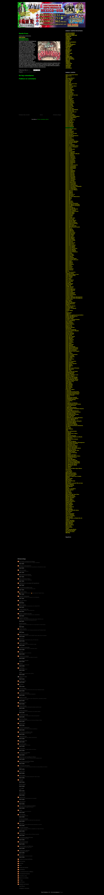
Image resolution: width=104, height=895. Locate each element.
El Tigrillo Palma (23, 591)
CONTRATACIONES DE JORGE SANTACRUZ (28, 737)
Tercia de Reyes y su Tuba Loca (26, 846)
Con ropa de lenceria (23, 660)
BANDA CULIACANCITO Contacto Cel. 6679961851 (29, 597)
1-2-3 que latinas (22, 688)
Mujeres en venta (23, 697)
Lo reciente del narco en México (26, 871)
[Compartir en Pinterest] (39, 70)
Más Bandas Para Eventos (24, 762)
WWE (20, 789)
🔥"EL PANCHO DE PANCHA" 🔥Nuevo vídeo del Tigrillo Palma (31, 593)
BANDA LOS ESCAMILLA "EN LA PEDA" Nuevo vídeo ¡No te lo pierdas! (33, 635)
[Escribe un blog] (35, 70)
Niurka (20, 810)
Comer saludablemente (23, 815)
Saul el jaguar (22, 775)
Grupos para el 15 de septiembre (25, 575)
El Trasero (21, 684)
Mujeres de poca (22, 628)
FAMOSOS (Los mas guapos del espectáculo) (29, 583)
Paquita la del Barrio (23, 617)
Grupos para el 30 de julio (24, 664)
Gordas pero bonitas (23, 867)
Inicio (41, 114)
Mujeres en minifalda (23, 877)
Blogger (61, 892)
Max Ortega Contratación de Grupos (27, 561)
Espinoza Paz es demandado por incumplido (27, 798)
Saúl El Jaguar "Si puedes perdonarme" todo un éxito (29, 776)
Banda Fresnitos (22, 623)
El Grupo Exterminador (23, 842)
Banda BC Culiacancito (24, 596)
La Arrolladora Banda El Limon (26, 837)
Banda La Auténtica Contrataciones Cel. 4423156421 (29, 614)
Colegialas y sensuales (24, 888)
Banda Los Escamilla (23, 634)
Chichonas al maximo (24, 656)
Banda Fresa (26, 71)
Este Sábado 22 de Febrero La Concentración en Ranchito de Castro (32, 566)
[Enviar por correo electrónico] (34, 70)
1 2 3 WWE (21, 788)
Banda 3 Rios (22, 771)
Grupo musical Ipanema (23, 571)
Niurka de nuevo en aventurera (25, 811)
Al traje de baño (22, 681)
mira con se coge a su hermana (25, 652)
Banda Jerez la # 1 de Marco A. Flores (27, 757)
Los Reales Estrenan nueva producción (26, 610)
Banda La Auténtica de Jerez (25, 613)
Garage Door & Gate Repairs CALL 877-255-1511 (28, 639)
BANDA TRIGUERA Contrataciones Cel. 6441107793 (29, 606)
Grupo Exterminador (23, 841)
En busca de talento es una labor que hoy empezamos (29, 820)
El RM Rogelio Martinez (24, 850)
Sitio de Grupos (22, 570)
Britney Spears (22, 784)
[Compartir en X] (36, 70)
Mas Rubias (21, 668)
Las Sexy (21, 651)
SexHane (21, 601)
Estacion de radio (23, 676)
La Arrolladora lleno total (24, 838)
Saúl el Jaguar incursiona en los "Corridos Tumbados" (29, 562)
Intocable (21, 779)
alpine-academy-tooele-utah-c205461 (26, 673)
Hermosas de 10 (22, 702)
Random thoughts (23, 740)
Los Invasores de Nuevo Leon (25, 587)
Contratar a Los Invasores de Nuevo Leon (27, 588)
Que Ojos (21, 863)
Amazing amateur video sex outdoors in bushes (28, 657)
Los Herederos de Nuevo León (25, 732)
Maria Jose (21, 823)
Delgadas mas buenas (24, 884)
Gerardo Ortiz (22, 833)
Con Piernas (22, 882)
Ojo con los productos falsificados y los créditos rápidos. (30, 711)
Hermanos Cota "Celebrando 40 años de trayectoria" (29, 715)
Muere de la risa (22, 794)
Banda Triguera (22, 604)
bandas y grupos (32, 71)
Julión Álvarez (22, 801)
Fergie (20, 672)
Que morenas (22, 861)
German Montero (23, 706)
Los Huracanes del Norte (24, 752)
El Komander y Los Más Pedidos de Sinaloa (27, 749)
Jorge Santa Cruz (23, 736)
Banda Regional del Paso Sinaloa (26, 761)
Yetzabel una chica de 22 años (25, 859)
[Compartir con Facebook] (38, 70)
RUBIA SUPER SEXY (23, 669)
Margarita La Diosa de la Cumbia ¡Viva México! (28, 728)
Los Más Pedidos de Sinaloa (24, 745)
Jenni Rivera (22, 886)
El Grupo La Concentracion (25, 565)
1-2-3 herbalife (22, 814)
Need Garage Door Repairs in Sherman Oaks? (28, 648)
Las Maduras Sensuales (24, 647)
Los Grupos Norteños (23, 753)
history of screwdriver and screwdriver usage (27, 644)
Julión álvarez (22, 802)
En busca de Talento (23, 818)
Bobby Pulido (22, 723)
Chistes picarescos (23, 710)
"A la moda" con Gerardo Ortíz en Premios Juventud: (29, 834)
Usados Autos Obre (23, 643)
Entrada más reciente (24, 114)
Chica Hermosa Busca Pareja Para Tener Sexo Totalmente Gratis (31, 689)
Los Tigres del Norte (23, 827)
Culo (20, 685)
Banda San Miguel (23, 719)
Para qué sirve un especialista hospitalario (27, 694)
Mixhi (20, 865)
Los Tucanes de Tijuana (24, 765)
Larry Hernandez (22, 743)
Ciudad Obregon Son (23, 609)
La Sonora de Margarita (24, 727)
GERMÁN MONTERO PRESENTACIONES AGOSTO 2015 (30, 707)
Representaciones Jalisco (24, 578)
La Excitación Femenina (24, 873)
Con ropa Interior (23, 600)
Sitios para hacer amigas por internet (27, 805)
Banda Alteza (21, 584)
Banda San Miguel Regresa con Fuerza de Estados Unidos (30, 720)
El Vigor (21, 880)
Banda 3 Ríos (21, 772)
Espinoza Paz (22, 797)
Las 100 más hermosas (24, 692)
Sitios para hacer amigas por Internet (26, 807)
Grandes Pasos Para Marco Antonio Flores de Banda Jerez (30, 758)
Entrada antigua (57, 114)
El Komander (22, 748)
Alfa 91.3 (21, 677)
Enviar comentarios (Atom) (42, 119)
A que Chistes (22, 792)
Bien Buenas (22, 869)
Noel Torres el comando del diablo (25, 856)
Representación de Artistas (25, 574)
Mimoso (21, 663)
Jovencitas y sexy (23, 875)
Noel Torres (21, 854)
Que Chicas (21, 638)
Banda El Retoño (70, 127)
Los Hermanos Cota (23, 714)
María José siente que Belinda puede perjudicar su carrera (30, 824)
